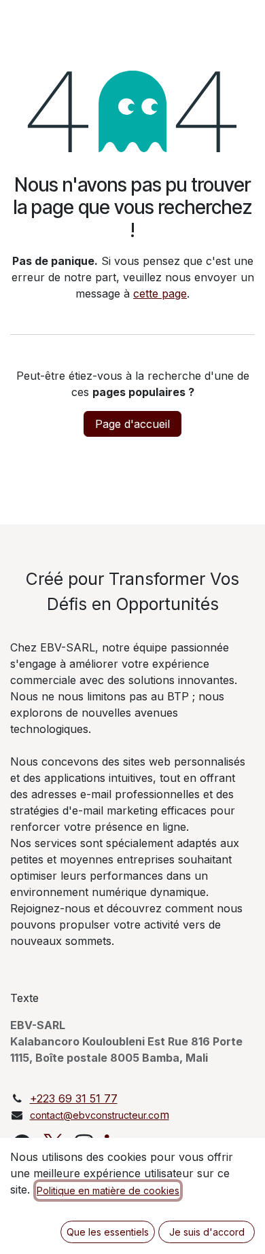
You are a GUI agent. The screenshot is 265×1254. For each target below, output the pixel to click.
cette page (160, 293)
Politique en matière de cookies (108, 1190)
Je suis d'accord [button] (207, 1232)
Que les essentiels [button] (108, 1232)
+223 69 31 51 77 (74, 1098)
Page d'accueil (132, 424)
